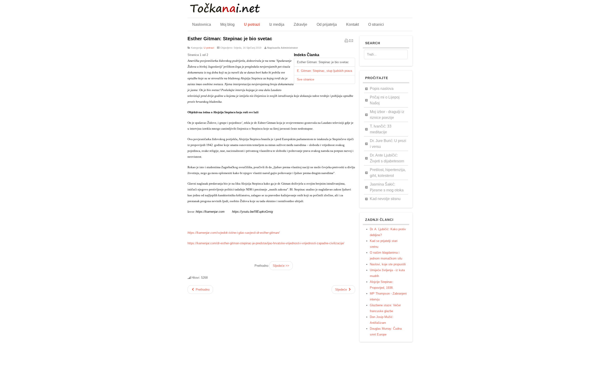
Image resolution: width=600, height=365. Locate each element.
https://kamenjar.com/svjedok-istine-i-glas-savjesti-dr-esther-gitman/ (234, 232)
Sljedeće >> (281, 265)
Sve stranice (305, 79)
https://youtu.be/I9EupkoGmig (252, 211)
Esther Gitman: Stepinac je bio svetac (230, 38)
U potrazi (209, 47)
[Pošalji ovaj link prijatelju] (351, 41)
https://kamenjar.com (210, 211)
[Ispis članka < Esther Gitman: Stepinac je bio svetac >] (346, 41)
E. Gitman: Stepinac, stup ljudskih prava (324, 71)
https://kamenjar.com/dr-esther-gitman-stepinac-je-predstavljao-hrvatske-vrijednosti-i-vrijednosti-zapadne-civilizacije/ (266, 243)
